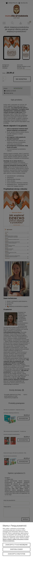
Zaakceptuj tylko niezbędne (16, 544)
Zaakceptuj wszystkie (16, 554)
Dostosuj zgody (16, 549)
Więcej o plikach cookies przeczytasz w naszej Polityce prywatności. (16, 540)
